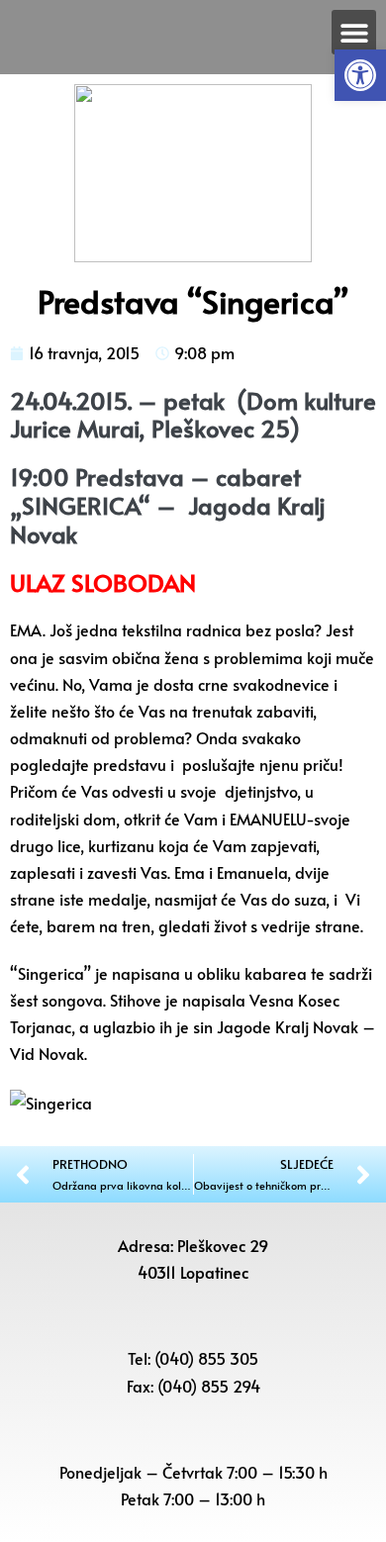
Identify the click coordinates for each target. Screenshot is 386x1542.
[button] (360, 75)
